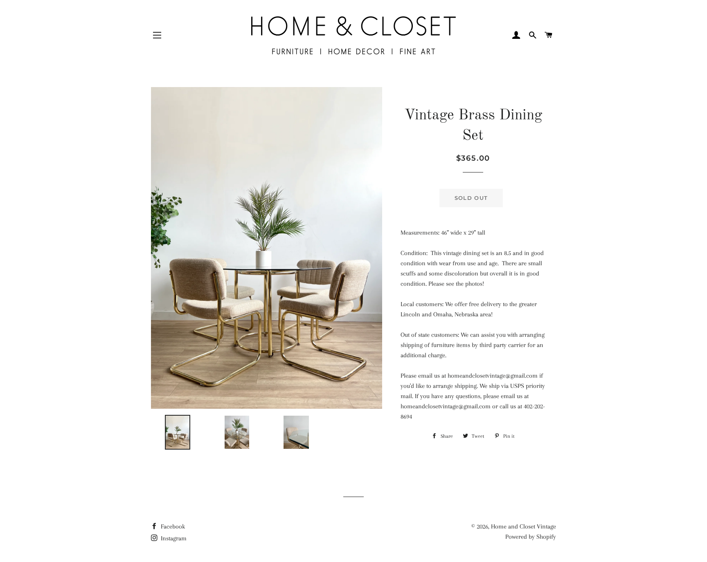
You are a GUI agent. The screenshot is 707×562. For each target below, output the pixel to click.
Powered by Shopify (530, 536)
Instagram (173, 538)
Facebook (172, 526)
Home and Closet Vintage (523, 526)
